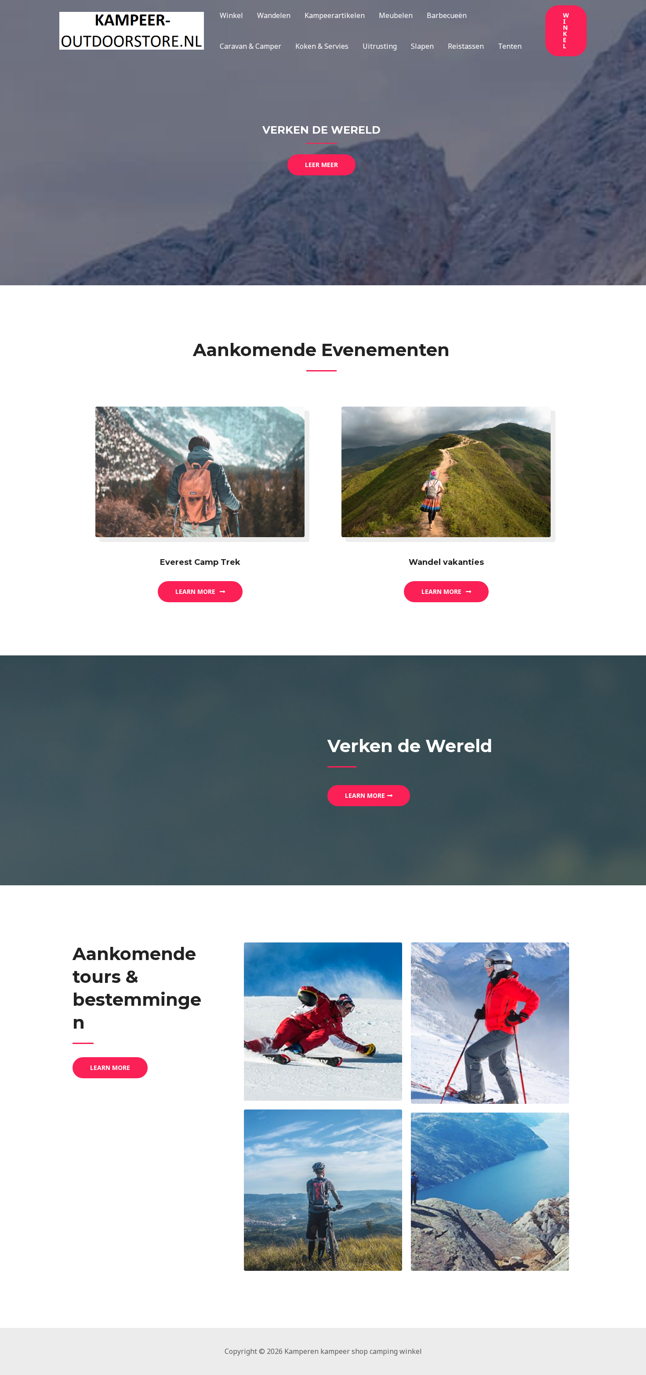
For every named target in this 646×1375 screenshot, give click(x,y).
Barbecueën (447, 15)
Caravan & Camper (250, 46)
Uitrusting (380, 46)
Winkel (231, 15)
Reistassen (466, 46)
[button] (566, 30)
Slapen (422, 46)
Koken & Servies (321, 46)
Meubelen (396, 15)
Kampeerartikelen (335, 15)
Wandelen (273, 15)
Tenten (510, 46)
